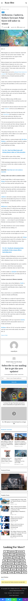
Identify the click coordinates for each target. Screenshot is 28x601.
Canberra (3, 196)
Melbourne (4, 206)
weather (6, 108)
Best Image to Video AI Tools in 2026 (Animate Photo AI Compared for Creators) (7, 443)
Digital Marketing (19, 554)
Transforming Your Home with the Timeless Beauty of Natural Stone (18, 501)
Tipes (24, 569)
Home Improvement (8, 563)
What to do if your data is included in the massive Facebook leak (17, 518)
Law (17, 563)
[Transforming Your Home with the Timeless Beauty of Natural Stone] (5, 501)
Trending (11, 572)
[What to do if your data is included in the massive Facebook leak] (5, 519)
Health (17, 560)
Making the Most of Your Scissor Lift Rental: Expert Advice (6, 460)
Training (4, 572)
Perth (21, 283)
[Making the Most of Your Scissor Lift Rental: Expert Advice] (7, 453)
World (24, 572)
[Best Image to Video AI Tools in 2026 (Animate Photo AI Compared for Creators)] (7, 436)
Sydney (3, 181)
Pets (19, 566)
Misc (3, 566)
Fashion (16, 557)
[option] (14, 482)
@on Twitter (4, 577)
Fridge (22, 557)
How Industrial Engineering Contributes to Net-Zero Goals (20, 460)
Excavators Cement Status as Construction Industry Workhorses (20, 443)
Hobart (25, 237)
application (12, 551)
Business (6, 554)
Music (8, 566)
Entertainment (8, 557)
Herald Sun (6, 114)
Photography (6, 569)
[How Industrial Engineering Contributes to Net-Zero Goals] (21, 453)
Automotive (20, 551)
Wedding (18, 572)
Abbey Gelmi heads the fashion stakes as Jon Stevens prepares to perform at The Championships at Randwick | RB (18, 510)
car (12, 554)
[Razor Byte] (10, 3)
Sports (13, 569)
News (14, 566)
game (5, 560)
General (11, 560)
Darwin (23, 319)
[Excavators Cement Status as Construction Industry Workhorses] (21, 436)
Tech (8, 9)
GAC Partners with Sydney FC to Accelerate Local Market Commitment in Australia (13, 486)
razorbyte (6, 27)
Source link (4, 335)
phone (24, 566)
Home (4, 9)
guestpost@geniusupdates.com (17, 590)
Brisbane (3, 327)
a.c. (6, 551)
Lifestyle (22, 563)
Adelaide (14, 271)
